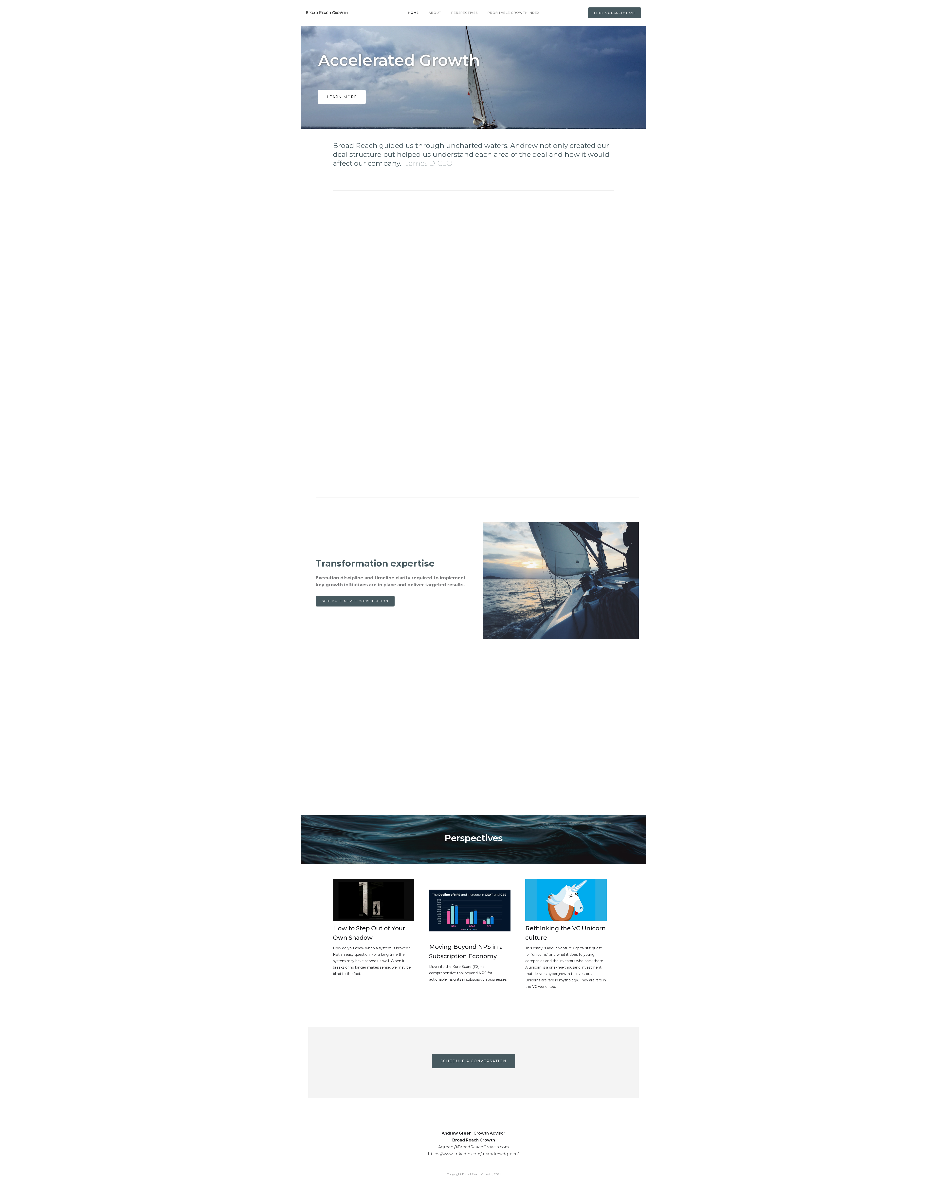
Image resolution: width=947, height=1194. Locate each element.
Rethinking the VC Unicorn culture (565, 933)
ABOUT (435, 13)
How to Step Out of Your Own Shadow (369, 933)
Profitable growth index (513, 13)
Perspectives (464, 13)
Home (413, 13)
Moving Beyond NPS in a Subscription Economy (466, 951)
